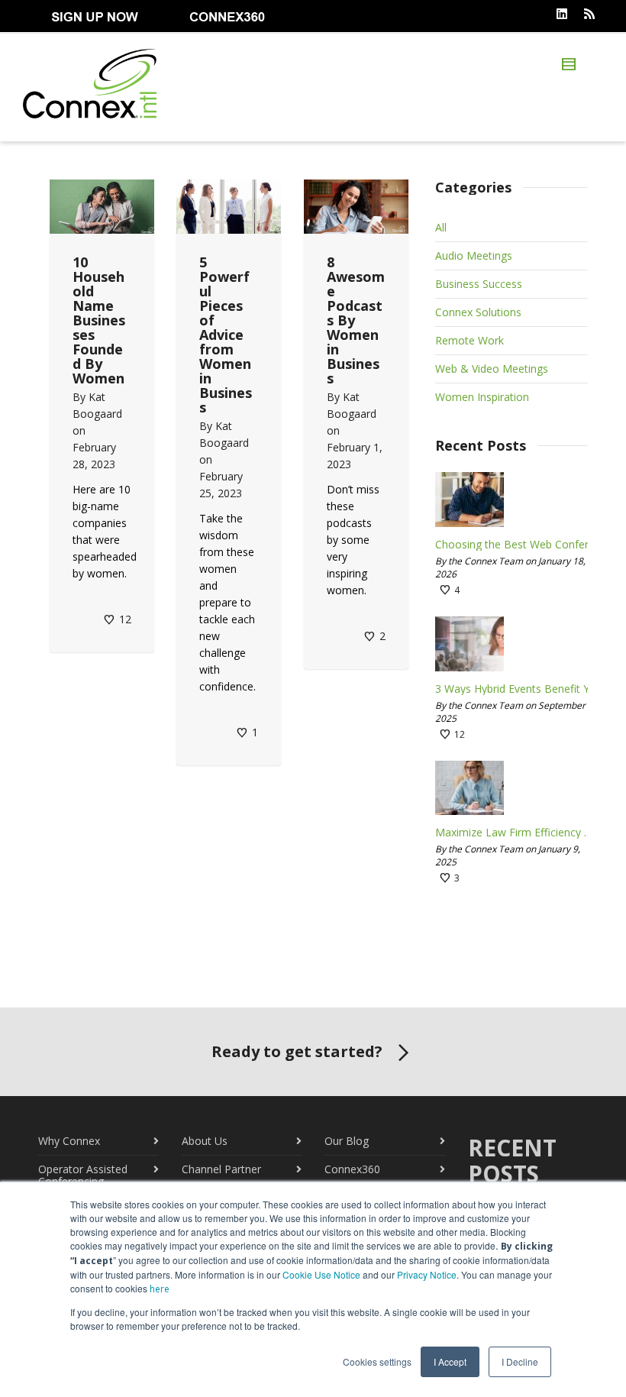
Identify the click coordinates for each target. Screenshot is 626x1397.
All (441, 227)
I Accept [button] (450, 1361)
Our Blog (346, 1140)
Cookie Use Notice (321, 1274)
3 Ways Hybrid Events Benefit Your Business (517, 689)
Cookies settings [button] (377, 1361)
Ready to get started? (296, 1051)
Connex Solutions (478, 312)
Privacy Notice (427, 1274)
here (159, 1288)
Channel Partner (221, 1169)
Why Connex (69, 1140)
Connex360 (352, 1169)
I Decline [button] (520, 1361)
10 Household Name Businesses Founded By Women (99, 320)
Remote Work (469, 340)
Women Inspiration (482, 397)
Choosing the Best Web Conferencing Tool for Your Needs (517, 544)
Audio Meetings (473, 255)
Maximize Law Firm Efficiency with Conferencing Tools (517, 832)
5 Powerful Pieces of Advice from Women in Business (225, 334)
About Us (204, 1140)
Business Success (478, 283)
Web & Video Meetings (491, 368)
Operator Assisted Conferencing (82, 1175)
